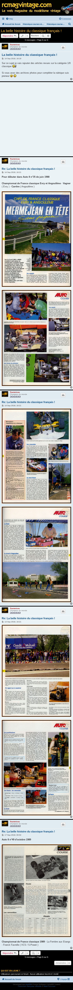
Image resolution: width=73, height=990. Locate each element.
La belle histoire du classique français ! (31, 31)
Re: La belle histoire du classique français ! (28, 168)
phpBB (28, 984)
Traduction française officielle (29, 986)
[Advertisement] (36, 119)
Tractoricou (15, 45)
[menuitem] (9, 19)
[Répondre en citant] (63, 47)
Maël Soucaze (49, 986)
